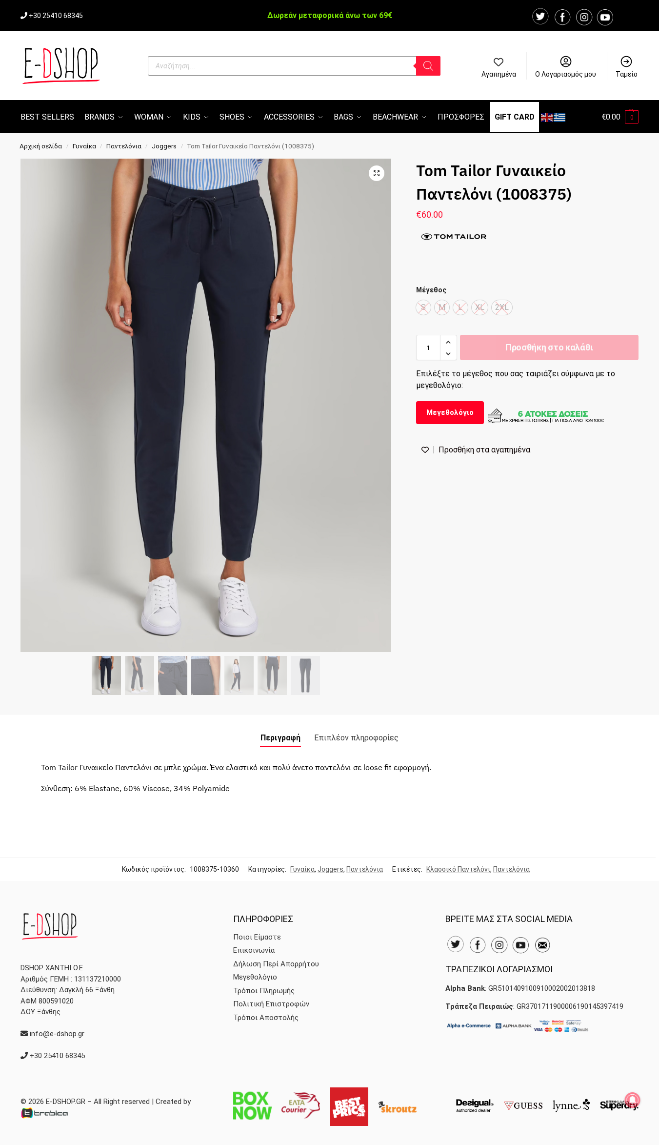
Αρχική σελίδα (41, 146)
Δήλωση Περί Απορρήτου (276, 964)
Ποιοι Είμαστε (257, 937)
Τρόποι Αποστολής (266, 1017)
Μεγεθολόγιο (450, 413)
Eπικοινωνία (254, 950)
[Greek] (560, 117)
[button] (620, 117)
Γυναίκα (84, 146)
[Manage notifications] (632, 1100)
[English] (547, 117)
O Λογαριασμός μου (565, 74)
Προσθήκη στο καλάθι (549, 348)
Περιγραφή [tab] (280, 737)
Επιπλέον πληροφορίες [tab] (356, 737)
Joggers (164, 146)
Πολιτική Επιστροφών (271, 1004)
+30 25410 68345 (56, 16)
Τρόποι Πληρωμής (264, 990)
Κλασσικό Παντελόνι (458, 869)
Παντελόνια (123, 146)
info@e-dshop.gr (57, 1033)
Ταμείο (627, 74)
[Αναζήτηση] (428, 66)
